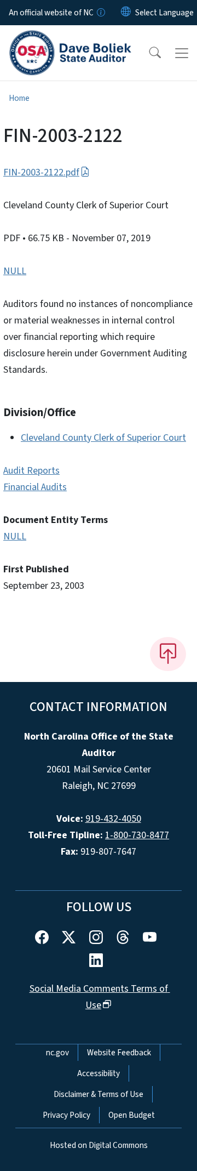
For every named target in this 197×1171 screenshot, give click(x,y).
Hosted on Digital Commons (99, 1145)
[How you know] (100, 12)
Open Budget (131, 1115)
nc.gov (57, 1053)
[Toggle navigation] (181, 53)
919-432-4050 (113, 819)
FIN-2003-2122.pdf (41, 172)
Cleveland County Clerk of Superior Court (103, 438)
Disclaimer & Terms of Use (98, 1094)
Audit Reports (31, 471)
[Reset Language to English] (126, 12)
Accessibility (98, 1073)
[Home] (70, 37)
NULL (14, 271)
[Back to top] (168, 654)
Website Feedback (119, 1053)
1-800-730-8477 (137, 835)
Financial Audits (35, 487)
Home (19, 98)
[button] (148, 53)
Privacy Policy (66, 1115)
